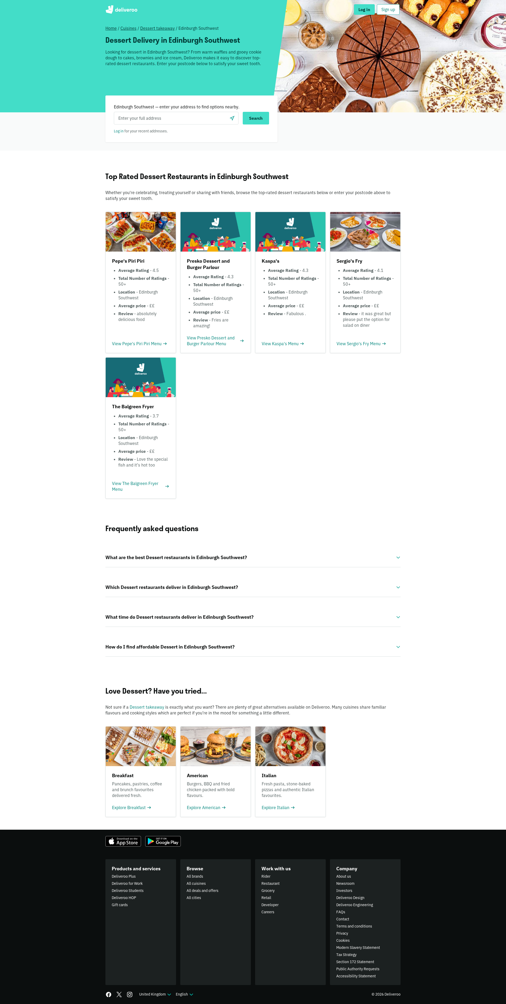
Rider (265, 876)
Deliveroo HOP (124, 897)
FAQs (340, 912)
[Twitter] (119, 994)
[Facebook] (108, 994)
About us (343, 876)
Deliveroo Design (350, 897)
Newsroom (345, 883)
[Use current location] (232, 118)
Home (111, 28)
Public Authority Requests (358, 969)
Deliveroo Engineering (354, 904)
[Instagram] (129, 994)
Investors (344, 890)
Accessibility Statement (356, 976)
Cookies (343, 940)
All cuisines (196, 883)
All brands (195, 876)
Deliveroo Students (128, 890)
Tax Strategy (346, 954)
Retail (266, 897)
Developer (270, 904)
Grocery (268, 890)
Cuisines (128, 28)
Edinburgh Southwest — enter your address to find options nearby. (176, 106)
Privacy (342, 933)
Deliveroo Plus (124, 876)
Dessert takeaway (157, 28)
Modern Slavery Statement (358, 947)
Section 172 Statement (355, 961)
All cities (194, 897)
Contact (342, 919)
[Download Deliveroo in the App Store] (123, 841)
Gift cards (120, 904)
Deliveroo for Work (127, 883)
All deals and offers (202, 890)
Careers (267, 912)
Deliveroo (121, 9)
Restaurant (270, 883)
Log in (119, 131)
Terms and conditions (354, 926)
